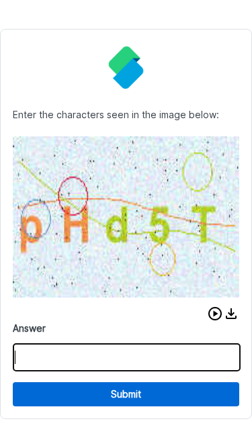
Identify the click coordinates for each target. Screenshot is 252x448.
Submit (126, 394)
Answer (29, 328)
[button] (215, 314)
